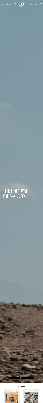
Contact (40, 3)
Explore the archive (27, 378)
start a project (14, 378)
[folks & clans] (21, 6)
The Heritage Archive (14, 3)
